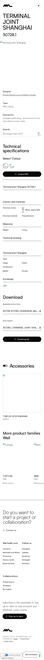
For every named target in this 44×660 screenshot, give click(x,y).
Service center (8, 560)
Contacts (6, 549)
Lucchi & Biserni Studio (26, 95)
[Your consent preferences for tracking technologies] (39, 655)
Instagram (26, 549)
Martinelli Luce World (11, 552)
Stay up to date (16, 616)
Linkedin (25, 552)
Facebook (26, 556)
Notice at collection (8, 658)
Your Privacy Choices (14, 655)
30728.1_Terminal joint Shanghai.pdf (22, 327)
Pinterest (25, 563)
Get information (31, 654)
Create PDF (23, 174)
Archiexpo (7, 585)
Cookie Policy (8, 641)
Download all (23, 339)
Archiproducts (8, 582)
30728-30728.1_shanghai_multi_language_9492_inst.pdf (22, 311)
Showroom (7, 556)
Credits (15, 639)
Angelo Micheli (9, 95)
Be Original (7, 589)
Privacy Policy (24, 639)
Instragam (26, 560)
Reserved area (8, 563)
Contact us (11, 530)
